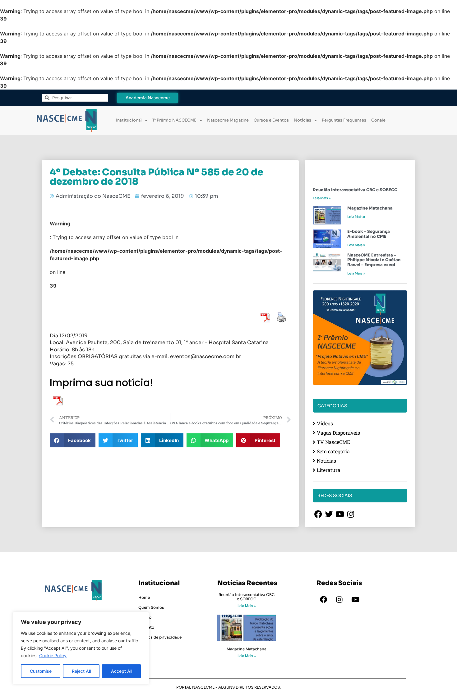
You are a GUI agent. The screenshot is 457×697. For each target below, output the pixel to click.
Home (144, 597)
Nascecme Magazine (228, 120)
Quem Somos (151, 607)
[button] (72, 440)
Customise (41, 671)
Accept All (121, 671)
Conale (378, 120)
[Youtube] (355, 600)
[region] (80, 648)
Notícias (302, 120)
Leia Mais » (321, 198)
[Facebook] (323, 600)
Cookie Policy (53, 655)
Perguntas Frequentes (344, 120)
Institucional (129, 120)
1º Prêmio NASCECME (174, 120)
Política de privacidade (160, 637)
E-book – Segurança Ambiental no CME (368, 234)
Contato (146, 627)
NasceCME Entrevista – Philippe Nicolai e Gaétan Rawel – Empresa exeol (374, 259)
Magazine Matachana (370, 208)
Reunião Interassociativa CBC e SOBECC (355, 189)
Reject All (81, 671)
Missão (144, 617)
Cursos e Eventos (271, 120)
